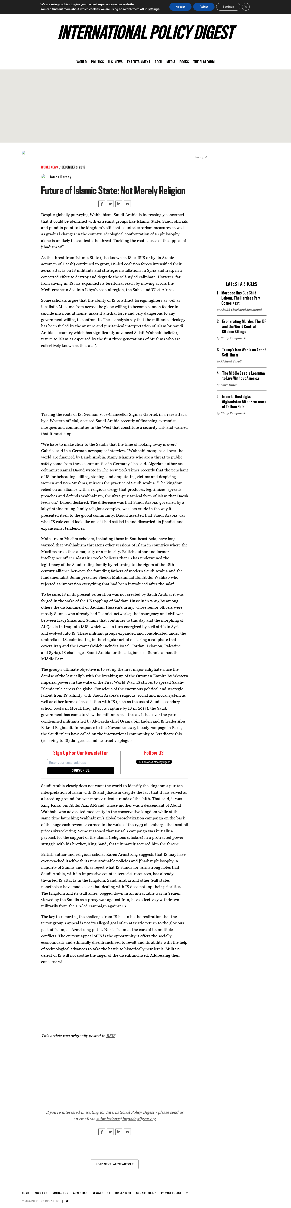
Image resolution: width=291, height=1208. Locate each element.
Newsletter (101, 1193)
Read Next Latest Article (115, 1164)
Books (184, 62)
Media (170, 62)
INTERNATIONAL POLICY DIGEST (145, 33)
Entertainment (138, 62)
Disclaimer (123, 1193)
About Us (41, 1193)
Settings (228, 7)
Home (26, 1193)
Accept (180, 7)
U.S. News (115, 62)
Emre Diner (228, 384)
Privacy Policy (171, 1193)
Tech (158, 62)
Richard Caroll (230, 361)
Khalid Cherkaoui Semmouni (241, 309)
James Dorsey (60, 177)
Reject (204, 7)
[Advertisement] (145, 106)
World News (49, 167)
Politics (97, 62)
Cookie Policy (146, 1193)
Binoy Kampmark (233, 338)
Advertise (80, 1193)
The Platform (204, 62)
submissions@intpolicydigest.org (126, 1118)
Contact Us (60, 1193)
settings (153, 9)
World (81, 62)
